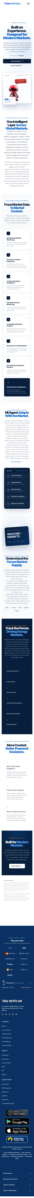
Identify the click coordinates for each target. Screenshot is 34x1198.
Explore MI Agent (17, 61)
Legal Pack (4, 1095)
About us (4, 1026)
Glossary (4, 1074)
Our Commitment (6, 1030)
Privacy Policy (5, 1059)
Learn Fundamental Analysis (12, 1152)
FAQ (3, 1070)
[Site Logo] (12, 3)
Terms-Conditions (6, 1063)
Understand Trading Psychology (18, 1154)
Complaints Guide (6, 1034)
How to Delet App (6, 1041)
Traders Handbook (6, 1045)
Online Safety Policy (7, 1037)
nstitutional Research (17, 1156)
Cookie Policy (5, 1055)
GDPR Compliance (6, 1088)
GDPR (3, 1066)
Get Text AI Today (17, 462)
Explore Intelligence (17, 65)
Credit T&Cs (5, 1099)
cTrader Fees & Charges (8, 1103)
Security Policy (5, 1084)
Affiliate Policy (5, 1092)
